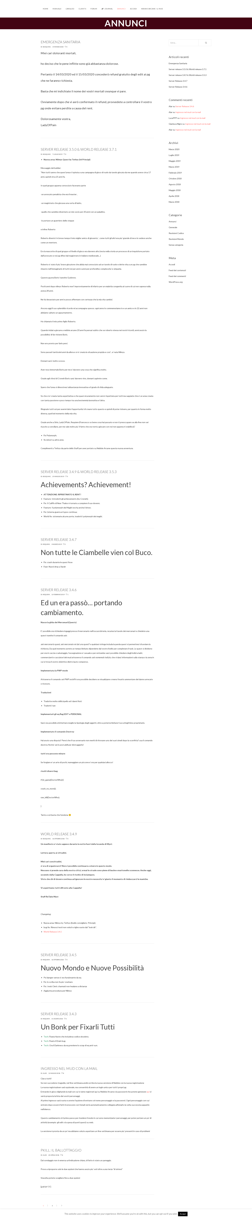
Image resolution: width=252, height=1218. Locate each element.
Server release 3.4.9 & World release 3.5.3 (187, 75)
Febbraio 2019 (175, 172)
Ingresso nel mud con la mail (188, 112)
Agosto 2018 (175, 184)
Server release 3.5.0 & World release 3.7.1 (187, 69)
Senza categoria (176, 245)
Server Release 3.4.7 (178, 81)
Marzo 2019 (174, 167)
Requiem (46, 544)
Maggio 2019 (175, 161)
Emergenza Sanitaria (178, 63)
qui (148, 1091)
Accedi (172, 264)
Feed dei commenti (177, 276)
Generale (173, 227)
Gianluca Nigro (175, 124)
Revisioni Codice (176, 233)
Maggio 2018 (175, 190)
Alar (45, 1073)
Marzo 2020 (174, 149)
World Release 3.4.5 (53, 931)
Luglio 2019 (174, 155)
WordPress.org (176, 282)
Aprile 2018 (174, 196)
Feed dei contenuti (177, 270)
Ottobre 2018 (175, 178)
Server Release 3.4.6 (178, 86)
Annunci (172, 221)
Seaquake (47, 47)
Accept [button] (183, 1214)
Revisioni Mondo (176, 239)
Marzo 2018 (174, 202)
